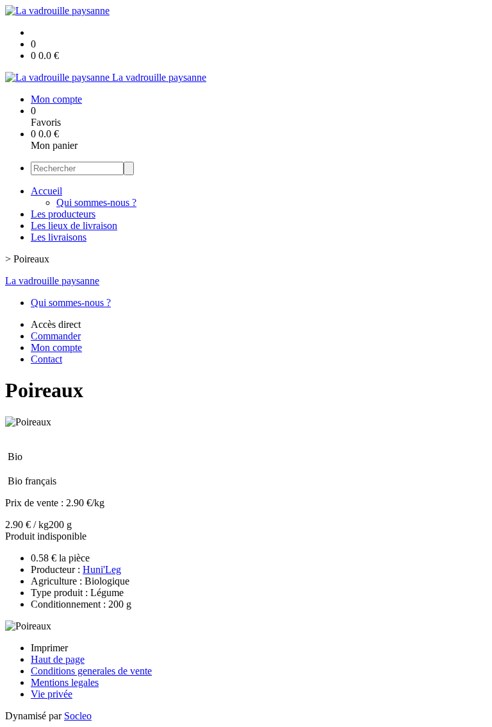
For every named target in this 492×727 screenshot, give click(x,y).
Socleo (78, 715)
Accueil (46, 190)
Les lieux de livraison (74, 225)
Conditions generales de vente (91, 670)
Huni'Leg (102, 569)
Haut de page (58, 659)
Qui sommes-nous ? (96, 202)
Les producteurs (63, 214)
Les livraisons (58, 237)
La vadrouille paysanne (52, 280)
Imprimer (49, 647)
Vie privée (51, 694)
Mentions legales (65, 682)
